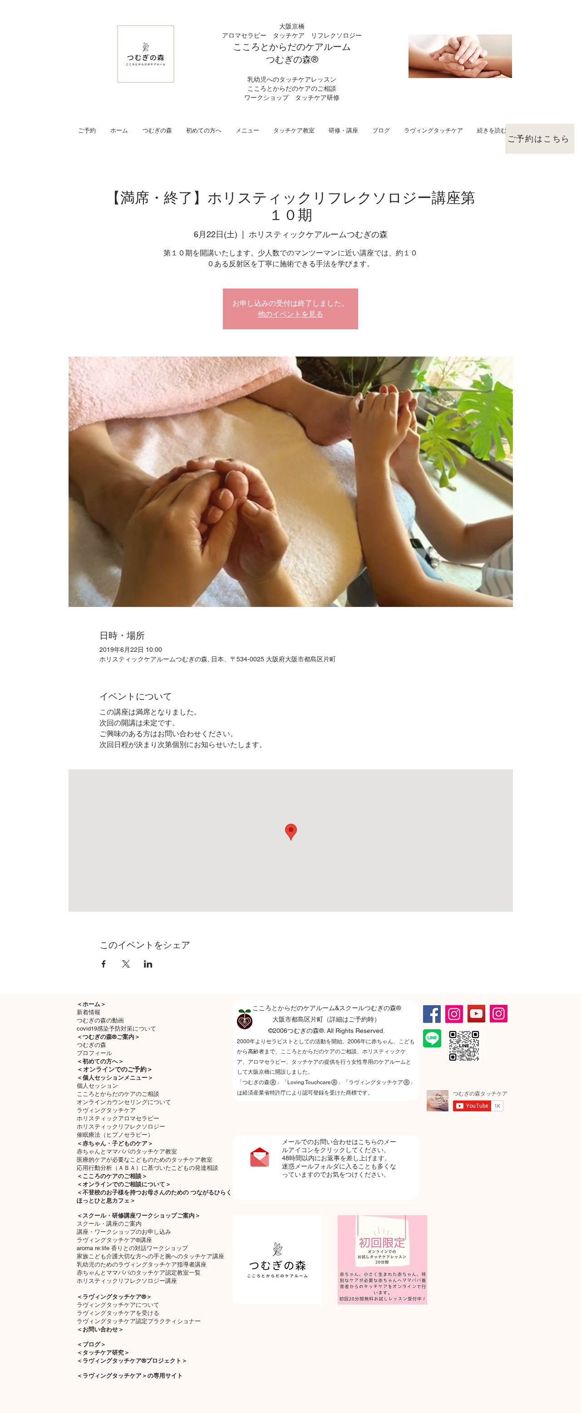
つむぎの (284, 59)
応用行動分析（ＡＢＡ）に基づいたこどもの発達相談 (147, 1167)
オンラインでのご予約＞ (118, 1069)
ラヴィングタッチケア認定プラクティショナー (139, 1321)
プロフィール (94, 1053)
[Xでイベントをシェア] (126, 964)
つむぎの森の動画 (100, 1020)
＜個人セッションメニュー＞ (115, 1077)
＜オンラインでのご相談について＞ (124, 1184)
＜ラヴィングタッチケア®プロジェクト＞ (132, 1360)
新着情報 (88, 1012)
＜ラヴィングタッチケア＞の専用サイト (130, 1375)
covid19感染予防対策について (116, 1028)
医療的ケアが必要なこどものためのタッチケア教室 (144, 1159)
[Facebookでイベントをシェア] (103, 964)
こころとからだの (269, 46)
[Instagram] (454, 1014)
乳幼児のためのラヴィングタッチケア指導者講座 (142, 1264)
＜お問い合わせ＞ (100, 1329)
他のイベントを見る (290, 314)
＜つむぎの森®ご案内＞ (108, 1036)
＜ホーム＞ (91, 1004)
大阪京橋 (292, 26)
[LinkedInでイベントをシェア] (148, 964)
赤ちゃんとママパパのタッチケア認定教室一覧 (139, 1272)
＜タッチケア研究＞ (103, 1352)
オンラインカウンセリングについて (124, 1102)
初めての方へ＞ (103, 1061)
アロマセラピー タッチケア (266, 35)
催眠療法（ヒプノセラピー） (115, 1134)
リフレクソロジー (336, 35)
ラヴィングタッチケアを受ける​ (118, 1313)
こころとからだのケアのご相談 (118, 1093)
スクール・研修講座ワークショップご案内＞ (142, 1215)
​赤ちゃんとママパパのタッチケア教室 (127, 1151)
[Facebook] (432, 1014)
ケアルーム (328, 46)
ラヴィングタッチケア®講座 (114, 1240)
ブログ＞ (94, 1344)
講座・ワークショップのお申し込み (124, 1231)
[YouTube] (476, 1013)
